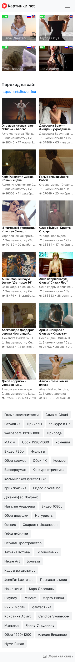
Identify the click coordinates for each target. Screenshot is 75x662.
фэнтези (33, 561)
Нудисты (37, 451)
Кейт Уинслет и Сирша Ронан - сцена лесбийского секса (18, 180)
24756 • (58, 346)
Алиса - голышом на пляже (53, 382)
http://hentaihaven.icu (19, 92)
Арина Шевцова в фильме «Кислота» (53, 331)
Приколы (34, 424)
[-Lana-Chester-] (19, 27)
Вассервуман (15, 470)
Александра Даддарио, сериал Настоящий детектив (18, 333)
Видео (47, 393)
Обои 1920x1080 (35, 442)
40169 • (22, 244)
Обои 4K (40, 460)
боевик (10, 525)
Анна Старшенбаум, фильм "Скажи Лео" (53, 280)
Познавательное (53, 579)
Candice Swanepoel (54, 616)
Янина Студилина (39, 625)
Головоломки (47, 552)
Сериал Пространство (23, 543)
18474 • (23, 295)
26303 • (23, 193)
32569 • (20, 398)
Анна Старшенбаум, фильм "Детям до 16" (17, 280)
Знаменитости (15, 138)
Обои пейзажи (16, 534)
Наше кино (13, 589)
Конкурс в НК (60, 424)
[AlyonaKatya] (56, 27)
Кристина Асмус (18, 616)
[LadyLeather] (56, 58)
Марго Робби (53, 598)
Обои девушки (16, 515)
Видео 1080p (51, 506)
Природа (54, 433)
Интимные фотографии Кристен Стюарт (18, 229)
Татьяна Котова (17, 552)
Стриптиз (12, 424)
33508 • (58, 398)
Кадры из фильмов (19, 570)
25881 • (24, 346)
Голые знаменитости (21, 415)
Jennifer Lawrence (18, 579)
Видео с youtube (46, 488)
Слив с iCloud (56, 415)
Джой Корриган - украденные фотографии (14, 384)
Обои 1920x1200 (17, 634)
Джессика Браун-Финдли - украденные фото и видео (55, 129)
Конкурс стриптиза (48, 470)
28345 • (21, 142)
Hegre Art (12, 561)
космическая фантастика (25, 479)
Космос (59, 460)
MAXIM (9, 442)
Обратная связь (59, 656)
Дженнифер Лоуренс (21, 497)
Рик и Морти (14, 607)
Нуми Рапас (14, 644)
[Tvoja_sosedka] (19, 58)
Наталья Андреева (19, 506)
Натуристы (44, 515)
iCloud (70, 138)
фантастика (41, 607)
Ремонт (30, 598)
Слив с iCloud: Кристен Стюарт (55, 229)
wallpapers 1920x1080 (22, 433)
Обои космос (15, 460)
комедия (63, 442)
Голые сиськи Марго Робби (54, 178)
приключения (15, 488)
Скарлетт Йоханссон (40, 525)
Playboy (10, 598)
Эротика (60, 393)
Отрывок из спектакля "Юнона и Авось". (18, 127)
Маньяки (11, 625)
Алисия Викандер (52, 634)
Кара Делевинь (41, 589)
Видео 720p (14, 451)
